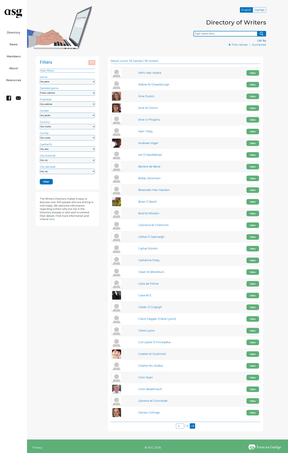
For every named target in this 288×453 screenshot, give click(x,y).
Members (13, 56)
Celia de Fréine (148, 283)
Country (45, 121)
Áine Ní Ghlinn (148, 108)
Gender (44, 110)
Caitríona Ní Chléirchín (153, 225)
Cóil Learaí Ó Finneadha (154, 342)
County (44, 133)
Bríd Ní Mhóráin (148, 213)
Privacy (37, 447)
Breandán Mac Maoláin (154, 190)
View (253, 72)
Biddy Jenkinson (149, 178)
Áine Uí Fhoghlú (149, 119)
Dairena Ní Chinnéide (152, 401)
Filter (46, 181)
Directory (13, 32)
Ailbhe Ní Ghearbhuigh (153, 84)
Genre (43, 77)
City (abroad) (48, 166)
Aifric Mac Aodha (149, 72)
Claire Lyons (146, 330)
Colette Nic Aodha (150, 365)
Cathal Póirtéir (148, 248)
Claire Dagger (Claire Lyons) (157, 319)
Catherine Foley (149, 260)
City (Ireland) (48, 155)
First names (240, 44)
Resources (13, 80)
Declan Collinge (149, 412)
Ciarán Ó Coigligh (150, 307)
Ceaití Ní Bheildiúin (151, 272)
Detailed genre (49, 88)
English (246, 10)
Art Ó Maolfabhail (150, 155)
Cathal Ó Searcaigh (151, 237)
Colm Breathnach (150, 389)
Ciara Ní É (144, 295)
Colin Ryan (145, 377)
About (13, 68)
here (52, 219)
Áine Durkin (146, 96)
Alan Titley (145, 131)
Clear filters (47, 70)
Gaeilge (259, 10)
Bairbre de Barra (149, 166)
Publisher (46, 99)
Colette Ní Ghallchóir (152, 354)
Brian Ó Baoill (147, 201)
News (13, 44)
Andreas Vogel (148, 143)
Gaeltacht (46, 144)
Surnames (259, 44)
